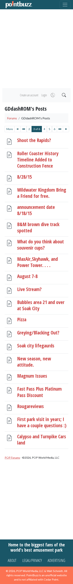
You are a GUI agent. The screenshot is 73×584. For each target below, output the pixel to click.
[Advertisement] (36, 48)
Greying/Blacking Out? (38, 332)
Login (44, 95)
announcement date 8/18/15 (36, 210)
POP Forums (12, 457)
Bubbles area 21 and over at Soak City (40, 305)
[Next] (60, 129)
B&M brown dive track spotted (38, 227)
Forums (12, 118)
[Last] (66, 129)
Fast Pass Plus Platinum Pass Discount (39, 392)
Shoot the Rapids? (34, 140)
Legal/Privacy (32, 560)
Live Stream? (29, 289)
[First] (17, 129)
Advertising (56, 560)
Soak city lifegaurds (35, 345)
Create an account (29, 95)
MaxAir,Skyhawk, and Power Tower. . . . (37, 262)
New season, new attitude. (34, 361)
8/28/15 (24, 176)
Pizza (21, 319)
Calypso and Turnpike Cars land (41, 439)
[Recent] (52, 95)
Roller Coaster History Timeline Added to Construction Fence (37, 159)
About (12, 560)
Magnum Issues (32, 376)
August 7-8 (27, 276)
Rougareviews (30, 406)
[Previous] (23, 129)
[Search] (64, 95)
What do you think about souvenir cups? (40, 244)
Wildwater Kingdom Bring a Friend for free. (41, 193)
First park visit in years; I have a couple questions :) (41, 422)
